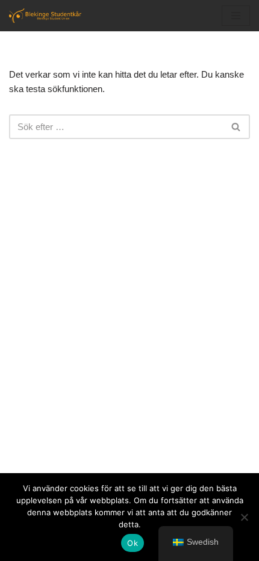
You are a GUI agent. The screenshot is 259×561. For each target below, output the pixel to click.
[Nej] (244, 517)
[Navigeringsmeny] (236, 15)
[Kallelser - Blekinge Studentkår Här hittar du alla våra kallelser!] (45, 15)
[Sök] (236, 126)
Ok (132, 543)
